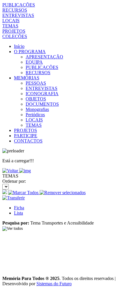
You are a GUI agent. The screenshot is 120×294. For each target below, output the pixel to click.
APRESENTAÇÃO (44, 56)
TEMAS (10, 25)
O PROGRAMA (30, 51)
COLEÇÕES (14, 36)
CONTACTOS (28, 140)
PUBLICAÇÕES (18, 4)
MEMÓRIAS (26, 77)
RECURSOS (14, 10)
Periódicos (35, 114)
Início (19, 46)
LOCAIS (11, 20)
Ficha (19, 207)
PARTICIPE (25, 135)
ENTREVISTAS (18, 15)
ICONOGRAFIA (42, 93)
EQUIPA (34, 62)
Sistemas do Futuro (54, 283)
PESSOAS (36, 83)
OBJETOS (36, 98)
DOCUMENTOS (42, 104)
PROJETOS (13, 31)
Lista (18, 213)
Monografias (37, 109)
